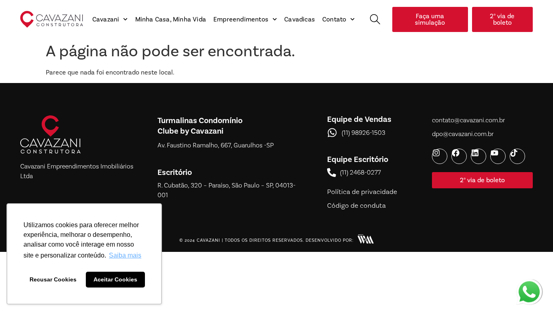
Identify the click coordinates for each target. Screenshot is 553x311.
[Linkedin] (478, 156)
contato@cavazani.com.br (468, 120)
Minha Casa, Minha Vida (170, 19)
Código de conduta (356, 205)
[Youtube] (498, 156)
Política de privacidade (362, 191)
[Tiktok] (517, 156)
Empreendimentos (240, 19)
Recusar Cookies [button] (53, 279)
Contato (334, 19)
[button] (375, 19)
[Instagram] (439, 156)
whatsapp (529, 284)
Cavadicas (299, 19)
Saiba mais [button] (125, 255)
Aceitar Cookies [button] (115, 279)
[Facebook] (459, 156)
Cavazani (105, 19)
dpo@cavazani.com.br (462, 134)
